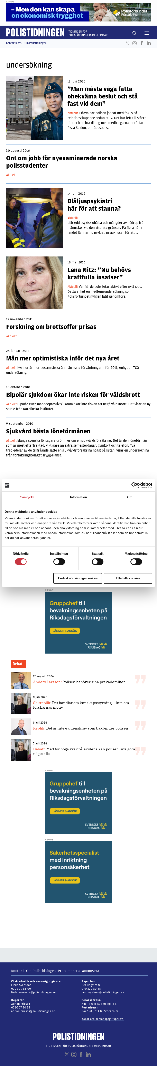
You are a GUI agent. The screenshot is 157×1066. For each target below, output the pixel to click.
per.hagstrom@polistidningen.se (103, 992)
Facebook (142, 43)
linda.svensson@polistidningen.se (33, 992)
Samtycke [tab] (27, 497)
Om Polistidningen (35, 43)
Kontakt (17, 971)
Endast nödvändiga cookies (78, 578)
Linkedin (149, 43)
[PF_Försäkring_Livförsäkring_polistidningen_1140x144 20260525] (78, 12)
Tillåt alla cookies (128, 578)
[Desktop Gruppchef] (78, 622)
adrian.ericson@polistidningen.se (33, 1011)
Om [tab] (129, 497)
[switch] (59, 561)
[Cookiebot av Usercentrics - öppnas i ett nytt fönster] (134, 485)
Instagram (134, 43)
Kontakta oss (13, 43)
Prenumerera (69, 971)
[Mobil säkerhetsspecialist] (78, 872)
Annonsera (90, 971)
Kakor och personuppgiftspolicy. (103, 1019)
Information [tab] (78, 497)
